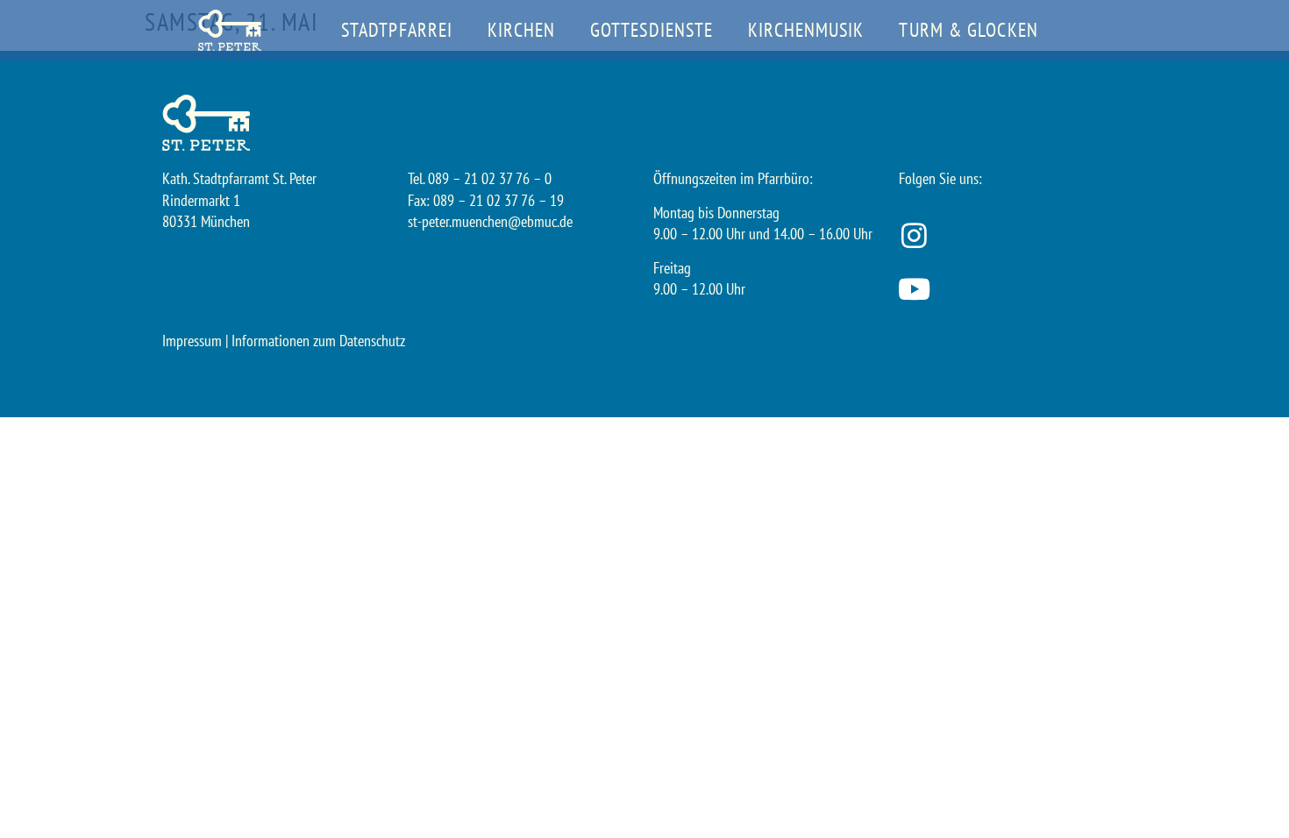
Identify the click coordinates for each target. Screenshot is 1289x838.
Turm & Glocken (968, 30)
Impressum (192, 340)
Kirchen (521, 30)
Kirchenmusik (806, 30)
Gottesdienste (651, 30)
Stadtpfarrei (396, 30)
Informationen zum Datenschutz (318, 340)
